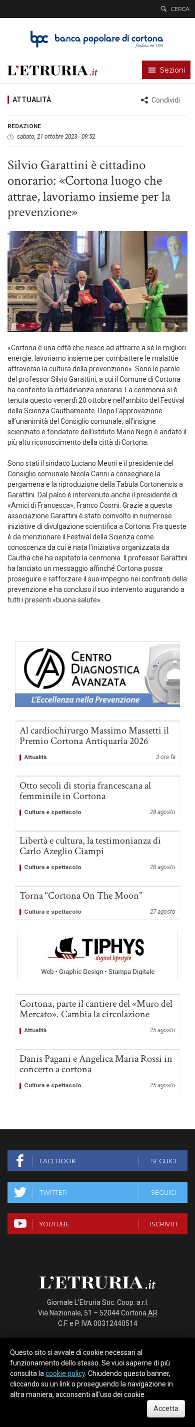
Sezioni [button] (172, 70)
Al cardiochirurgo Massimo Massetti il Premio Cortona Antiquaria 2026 (98, 743)
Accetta (166, 1408)
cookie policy (65, 1373)
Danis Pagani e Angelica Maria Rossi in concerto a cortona (98, 1071)
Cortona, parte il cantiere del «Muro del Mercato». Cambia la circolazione (98, 1016)
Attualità (31, 100)
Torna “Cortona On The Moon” (98, 903)
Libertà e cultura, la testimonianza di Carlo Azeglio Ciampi (98, 853)
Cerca (180, 9)
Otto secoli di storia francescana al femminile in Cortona (98, 798)
